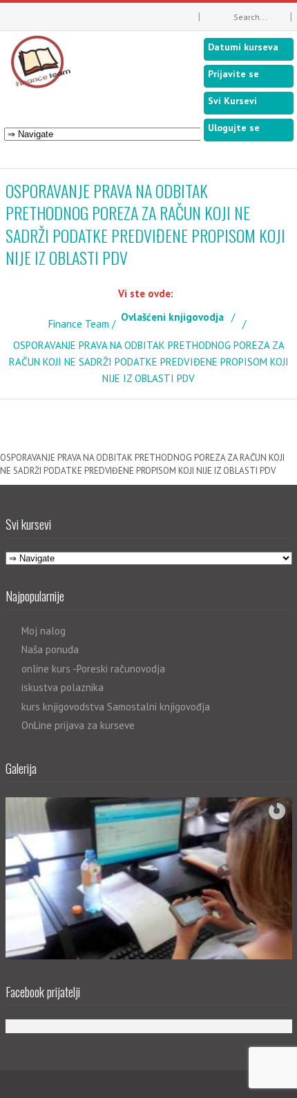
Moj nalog (43, 630)
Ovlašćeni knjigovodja (172, 316)
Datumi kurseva (243, 47)
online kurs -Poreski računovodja (93, 668)
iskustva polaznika (62, 687)
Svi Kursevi (232, 100)
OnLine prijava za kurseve (78, 725)
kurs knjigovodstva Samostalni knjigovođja (115, 706)
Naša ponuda (50, 649)
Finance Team (78, 323)
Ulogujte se (234, 127)
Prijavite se (233, 74)
